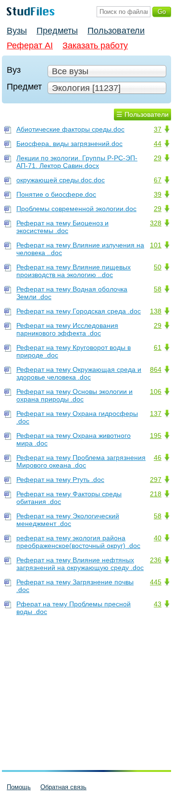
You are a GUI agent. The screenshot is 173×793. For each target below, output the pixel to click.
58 (157, 289)
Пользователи (116, 30)
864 (155, 369)
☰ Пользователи (142, 114)
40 (157, 538)
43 (157, 604)
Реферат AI (30, 45)
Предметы (57, 30)
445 (155, 582)
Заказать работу (95, 45)
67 (157, 180)
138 (155, 311)
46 (157, 457)
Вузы (17, 30)
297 (155, 479)
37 (157, 129)
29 (157, 158)
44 (157, 143)
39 (157, 194)
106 (155, 391)
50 (157, 267)
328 (155, 223)
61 (157, 347)
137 (155, 413)
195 (155, 435)
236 (155, 560)
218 (155, 494)
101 (155, 245)
